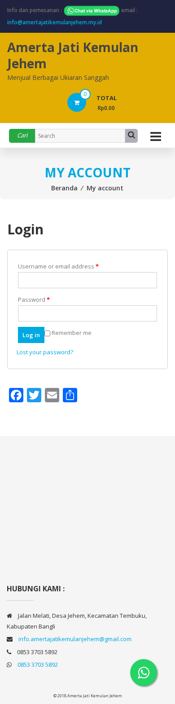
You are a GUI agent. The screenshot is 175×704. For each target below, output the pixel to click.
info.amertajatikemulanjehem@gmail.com (74, 639)
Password (34, 299)
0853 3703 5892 (38, 664)
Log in (31, 335)
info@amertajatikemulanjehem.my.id (54, 22)
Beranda (64, 188)
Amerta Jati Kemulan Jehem (72, 55)
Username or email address (58, 266)
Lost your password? (45, 352)
